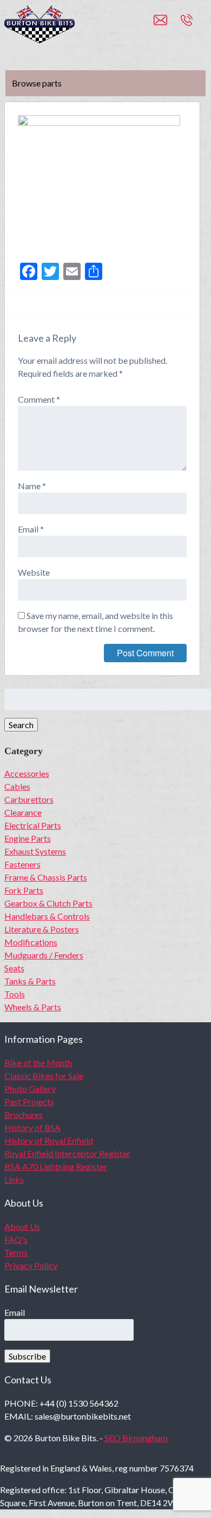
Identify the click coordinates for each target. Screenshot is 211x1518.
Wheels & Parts (32, 1007)
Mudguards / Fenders (43, 955)
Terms (16, 1252)
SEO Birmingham (136, 1438)
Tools (14, 994)
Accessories (26, 773)
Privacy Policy (30, 1265)
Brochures (23, 1114)
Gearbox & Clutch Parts (48, 903)
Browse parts (37, 83)
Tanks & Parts (30, 981)
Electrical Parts (32, 825)
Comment (39, 399)
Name (32, 486)
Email (31, 529)
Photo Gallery (30, 1088)
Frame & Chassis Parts (45, 877)
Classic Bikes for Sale (43, 1075)
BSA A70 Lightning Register (55, 1166)
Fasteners (22, 864)
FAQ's (16, 1239)
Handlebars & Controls (47, 916)
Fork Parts (23, 890)
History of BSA (32, 1127)
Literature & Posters (41, 929)
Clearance (23, 812)
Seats (14, 968)
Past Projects (29, 1101)
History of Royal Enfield (48, 1140)
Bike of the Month (38, 1062)
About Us (22, 1226)
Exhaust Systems (35, 851)
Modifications (30, 942)
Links (14, 1179)
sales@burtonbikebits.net (167, 24)
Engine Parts (27, 838)
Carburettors (29, 799)
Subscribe (27, 1356)
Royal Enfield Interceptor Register (67, 1153)
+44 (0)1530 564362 (198, 24)
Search (21, 725)
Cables (17, 786)
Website (34, 572)
